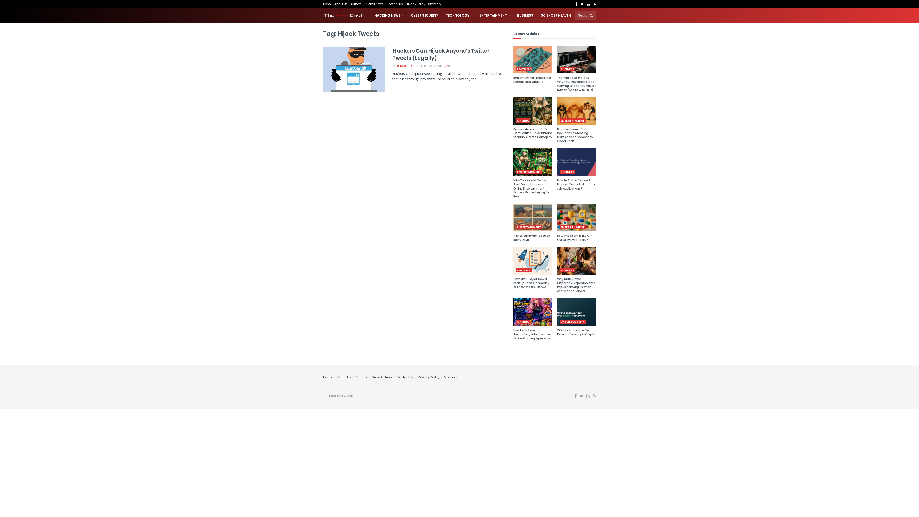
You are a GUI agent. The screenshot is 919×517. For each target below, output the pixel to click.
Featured (524, 69)
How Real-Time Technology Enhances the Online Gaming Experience (532, 334)
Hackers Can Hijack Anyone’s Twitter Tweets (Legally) (441, 54)
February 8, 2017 (430, 66)
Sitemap (434, 4)
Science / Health (556, 15)
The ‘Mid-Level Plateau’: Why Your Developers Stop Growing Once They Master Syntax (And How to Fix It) (576, 84)
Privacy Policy (415, 4)
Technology (457, 15)
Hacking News (388, 15)
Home (327, 4)
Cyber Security (424, 15)
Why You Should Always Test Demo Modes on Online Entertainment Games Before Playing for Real (531, 188)
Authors (356, 4)
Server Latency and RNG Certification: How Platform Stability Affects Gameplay (532, 133)
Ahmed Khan (405, 66)
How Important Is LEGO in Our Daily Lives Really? (575, 238)
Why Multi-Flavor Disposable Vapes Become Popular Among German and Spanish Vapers (576, 285)
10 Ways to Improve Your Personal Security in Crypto (576, 332)
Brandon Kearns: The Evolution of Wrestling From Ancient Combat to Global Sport (575, 135)
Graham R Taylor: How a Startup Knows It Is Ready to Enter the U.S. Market (531, 283)
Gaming (523, 121)
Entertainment (493, 15)
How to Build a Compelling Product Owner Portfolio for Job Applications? (576, 184)
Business (525, 15)
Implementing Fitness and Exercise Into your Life (532, 80)
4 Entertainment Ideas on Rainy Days (531, 238)
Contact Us (394, 4)
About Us (341, 4)
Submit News (373, 4)
